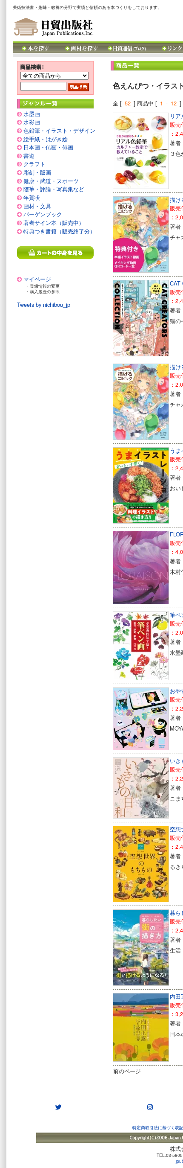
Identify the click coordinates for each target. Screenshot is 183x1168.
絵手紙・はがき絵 (45, 139)
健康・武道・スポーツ (51, 181)
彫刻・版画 (37, 172)
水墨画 (31, 114)
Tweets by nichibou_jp (43, 304)
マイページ (37, 279)
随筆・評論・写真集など (53, 189)
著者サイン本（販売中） (53, 222)
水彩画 (31, 122)
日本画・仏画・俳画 (48, 147)
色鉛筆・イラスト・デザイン (59, 130)
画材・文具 (37, 206)
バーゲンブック (42, 214)
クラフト (34, 164)
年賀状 (31, 197)
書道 (28, 155)
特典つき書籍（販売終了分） (59, 231)
